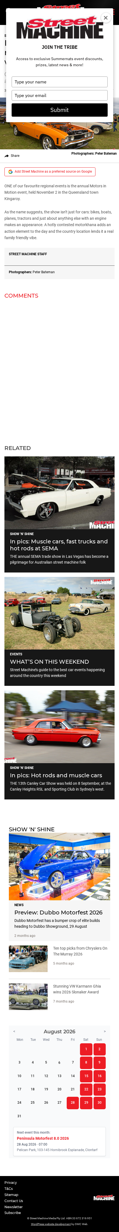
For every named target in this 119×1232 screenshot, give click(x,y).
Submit (59, 110)
